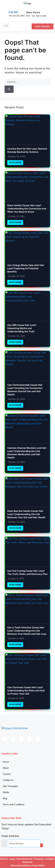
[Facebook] (5, 739)
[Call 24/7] (11, 8)
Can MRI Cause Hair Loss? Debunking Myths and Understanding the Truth (21, 328)
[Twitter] (13, 739)
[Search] (9, 89)
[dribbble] (30, 739)
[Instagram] (38, 739)
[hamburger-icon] (6, 25)
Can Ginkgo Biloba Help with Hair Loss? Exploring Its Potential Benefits (25, 268)
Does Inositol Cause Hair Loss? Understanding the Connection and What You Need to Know (26, 208)
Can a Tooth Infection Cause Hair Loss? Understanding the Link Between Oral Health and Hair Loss (26, 630)
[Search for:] (27, 81)
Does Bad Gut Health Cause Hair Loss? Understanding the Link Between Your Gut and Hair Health (26, 514)
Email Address (10, 836)
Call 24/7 (13, 12)
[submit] (41, 845)
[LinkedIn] (21, 739)
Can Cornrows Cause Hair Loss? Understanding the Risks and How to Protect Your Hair (26, 690)
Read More (15, 162)
